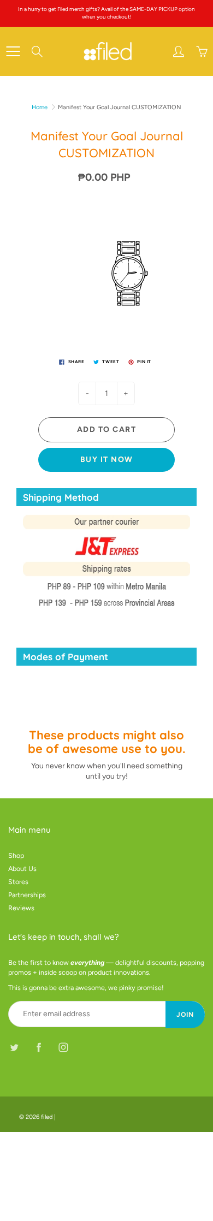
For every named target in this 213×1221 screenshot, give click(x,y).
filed (46, 1117)
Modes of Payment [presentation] (65, 656)
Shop (16, 855)
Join (185, 1014)
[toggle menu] (12, 51)
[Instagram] (63, 1047)
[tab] (106, 497)
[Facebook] (38, 1047)
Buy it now (106, 459)
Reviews (21, 908)
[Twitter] (13, 1047)
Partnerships (27, 895)
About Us (22, 868)
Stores (18, 882)
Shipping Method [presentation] (61, 497)
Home (40, 107)
